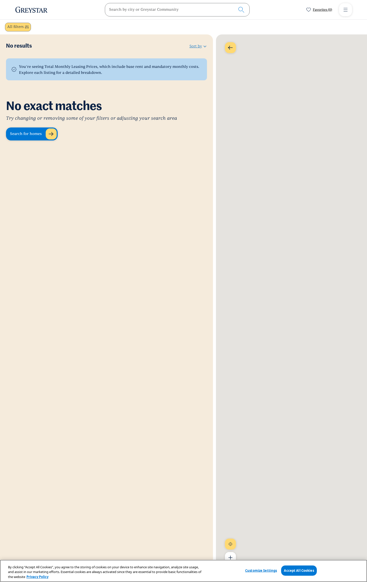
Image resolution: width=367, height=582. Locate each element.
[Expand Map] (230, 47)
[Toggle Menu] (345, 9)
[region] (183, 571)
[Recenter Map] (230, 544)
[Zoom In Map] (230, 557)
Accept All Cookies (299, 570)
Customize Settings (261, 570)
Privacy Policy (37, 577)
